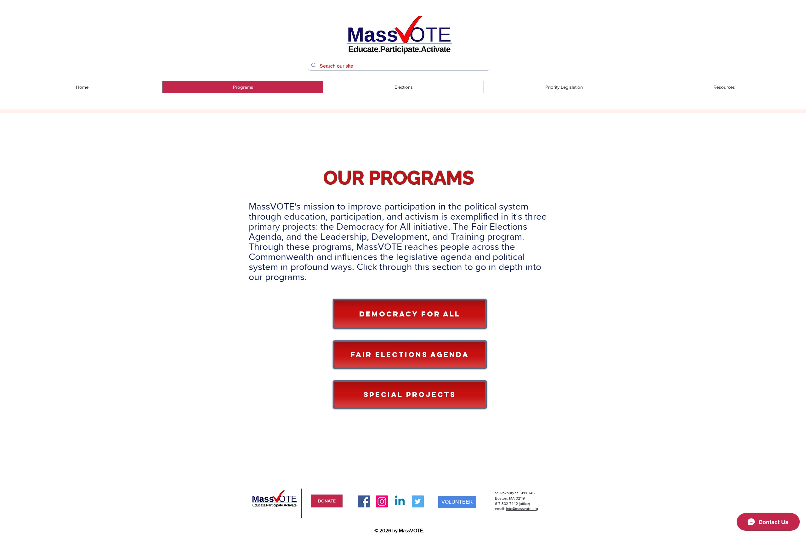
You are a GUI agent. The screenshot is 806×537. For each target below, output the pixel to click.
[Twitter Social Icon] (418, 501)
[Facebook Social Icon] (364, 501)
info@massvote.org (522, 508)
